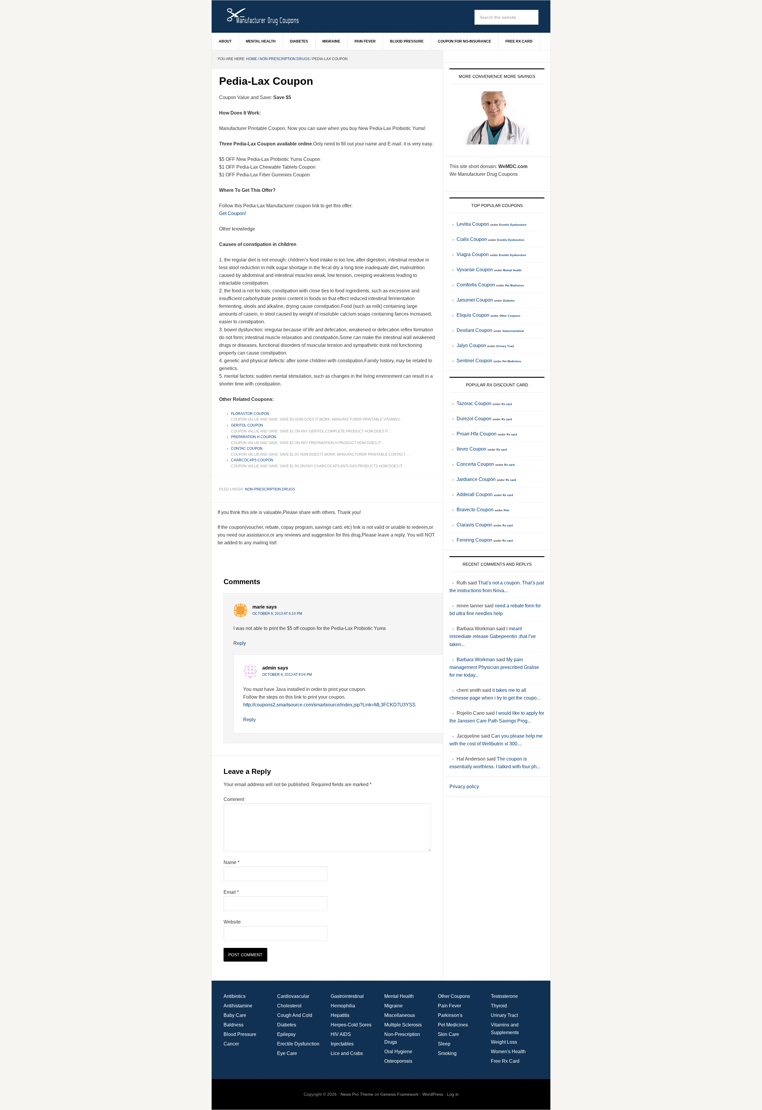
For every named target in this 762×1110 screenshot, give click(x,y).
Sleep (444, 1043)
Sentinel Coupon (474, 360)
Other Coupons (509, 315)
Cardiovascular (293, 996)
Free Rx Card (519, 41)
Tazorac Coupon (474, 403)
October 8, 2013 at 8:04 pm (287, 674)
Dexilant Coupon (474, 330)
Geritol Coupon (247, 425)
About (225, 41)
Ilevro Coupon (471, 448)
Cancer (231, 1043)
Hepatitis (340, 1015)
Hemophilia (343, 1005)
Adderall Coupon (475, 494)
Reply (239, 643)
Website (232, 921)
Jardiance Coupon (476, 479)
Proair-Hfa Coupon (476, 433)
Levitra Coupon (473, 224)
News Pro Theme (357, 1094)
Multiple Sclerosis (403, 1024)
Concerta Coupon (475, 464)
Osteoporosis (398, 1061)
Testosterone (504, 996)
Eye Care (287, 1053)
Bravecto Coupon (475, 509)
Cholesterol (289, 1005)
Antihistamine (238, 1005)
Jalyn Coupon (471, 345)
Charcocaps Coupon (252, 460)
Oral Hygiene (398, 1051)
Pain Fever (365, 41)
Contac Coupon (247, 448)
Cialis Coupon (472, 239)
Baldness (233, 1024)
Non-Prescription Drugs (285, 59)
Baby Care (235, 1015)
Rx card (507, 404)
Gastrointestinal (513, 331)
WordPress (432, 1094)
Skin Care (448, 1034)
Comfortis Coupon (476, 284)
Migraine (331, 41)
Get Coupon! (232, 213)
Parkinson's (450, 1015)
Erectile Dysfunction (513, 224)
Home (251, 59)
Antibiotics (235, 996)
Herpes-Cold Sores (351, 1024)
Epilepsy (286, 1034)
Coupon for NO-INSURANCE (464, 41)
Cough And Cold (294, 1015)
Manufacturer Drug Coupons (262, 16)
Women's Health (508, 1051)
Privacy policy (464, 786)
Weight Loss (504, 1042)
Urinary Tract (505, 346)
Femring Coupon (474, 540)
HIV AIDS (341, 1034)
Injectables (342, 1043)
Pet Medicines (514, 285)
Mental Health (261, 41)
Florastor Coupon (250, 414)
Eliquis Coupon (473, 315)
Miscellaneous (399, 1015)
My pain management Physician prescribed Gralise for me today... (494, 667)
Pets (506, 510)
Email (231, 892)
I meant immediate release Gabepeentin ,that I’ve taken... (492, 636)
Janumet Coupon (475, 299)
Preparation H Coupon (253, 437)
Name (231, 862)
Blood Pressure (407, 41)
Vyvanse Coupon (475, 269)
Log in (453, 1094)
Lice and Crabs (347, 1053)
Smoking (447, 1053)
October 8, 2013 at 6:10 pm (277, 614)
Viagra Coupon (473, 254)
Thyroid (499, 1005)
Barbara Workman (476, 659)
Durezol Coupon (474, 418)
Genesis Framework (399, 1094)
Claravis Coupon (474, 524)
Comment (234, 799)
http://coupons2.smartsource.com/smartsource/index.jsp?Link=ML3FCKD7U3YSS (329, 704)
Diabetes (299, 41)
